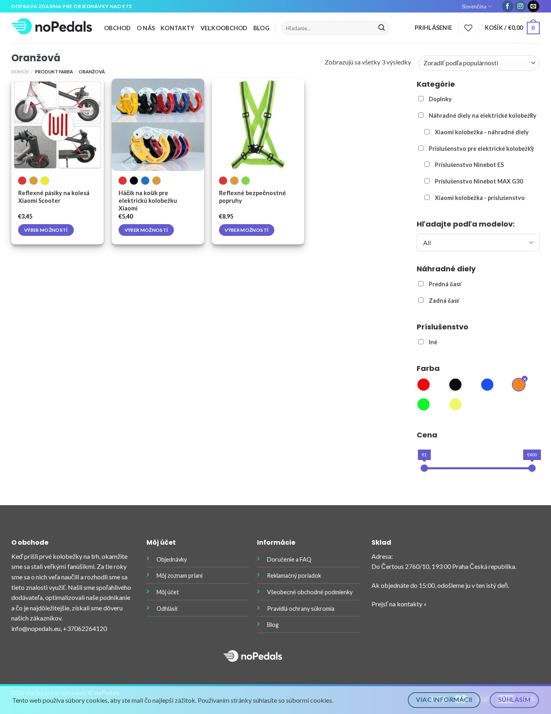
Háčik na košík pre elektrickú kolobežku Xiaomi (148, 200)
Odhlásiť (167, 608)
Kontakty (177, 28)
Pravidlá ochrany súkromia (300, 608)
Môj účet (168, 592)
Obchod (117, 28)
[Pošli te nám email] (533, 6)
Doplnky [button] (440, 99)
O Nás (146, 28)
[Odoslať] (381, 28)
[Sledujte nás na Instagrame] (520, 6)
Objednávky (172, 559)
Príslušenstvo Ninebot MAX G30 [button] (479, 181)
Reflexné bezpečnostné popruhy (252, 196)
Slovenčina (474, 6)
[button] (423, 385)
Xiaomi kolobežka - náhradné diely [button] (482, 132)
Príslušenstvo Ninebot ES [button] (469, 164)
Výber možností (46, 230)
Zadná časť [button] (444, 300)
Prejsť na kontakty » (399, 604)
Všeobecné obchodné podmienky (310, 592)
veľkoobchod (224, 28)
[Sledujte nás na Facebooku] (507, 6)
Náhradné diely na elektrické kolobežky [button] (482, 115)
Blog (261, 28)
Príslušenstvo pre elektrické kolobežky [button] (481, 148)
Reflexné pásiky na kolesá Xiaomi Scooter (54, 196)
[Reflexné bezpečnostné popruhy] (258, 125)
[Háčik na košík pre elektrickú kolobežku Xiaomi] (158, 125)
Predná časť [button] (445, 284)
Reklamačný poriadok (294, 575)
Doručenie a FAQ (289, 559)
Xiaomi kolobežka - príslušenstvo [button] (480, 197)
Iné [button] (433, 342)
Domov (20, 71)
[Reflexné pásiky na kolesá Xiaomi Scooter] (57, 125)
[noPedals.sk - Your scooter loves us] (51, 28)
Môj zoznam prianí (179, 575)
